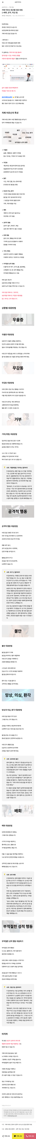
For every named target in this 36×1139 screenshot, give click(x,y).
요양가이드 (4, 7)
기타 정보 (11, 7)
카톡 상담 (19, 1136)
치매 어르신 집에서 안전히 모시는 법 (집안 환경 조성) (18, 1124)
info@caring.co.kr (12, 1115)
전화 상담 (31, 1136)
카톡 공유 (7, 1136)
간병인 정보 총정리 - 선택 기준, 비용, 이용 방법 (17, 1129)
